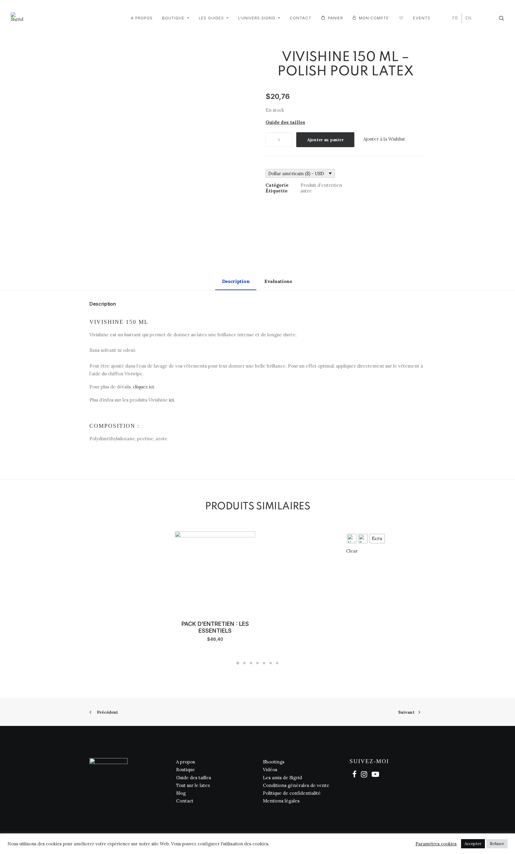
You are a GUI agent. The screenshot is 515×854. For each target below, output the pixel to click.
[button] (501, 18)
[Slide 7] (277, 663)
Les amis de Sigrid (282, 777)
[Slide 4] (257, 663)
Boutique (173, 18)
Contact (300, 18)
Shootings (273, 762)
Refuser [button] (497, 843)
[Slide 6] (270, 663)
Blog (181, 793)
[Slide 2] (244, 663)
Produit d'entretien (321, 185)
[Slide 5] (264, 663)
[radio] (351, 538)
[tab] (279, 284)
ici (171, 400)
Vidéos (270, 769)
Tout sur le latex (193, 785)
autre (306, 191)
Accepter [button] (473, 843)
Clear (352, 551)
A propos (142, 18)
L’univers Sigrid (256, 18)
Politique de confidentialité (292, 793)
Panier (335, 18)
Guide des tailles (193, 777)
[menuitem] (142, 18)
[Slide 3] (251, 663)
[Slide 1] (238, 663)
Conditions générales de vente (296, 785)
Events (421, 18)
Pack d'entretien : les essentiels (215, 627)
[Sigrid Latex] (17, 16)
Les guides (211, 18)
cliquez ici (143, 387)
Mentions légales (281, 801)
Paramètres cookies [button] (436, 844)
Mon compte (374, 18)
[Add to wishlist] (171, 537)
